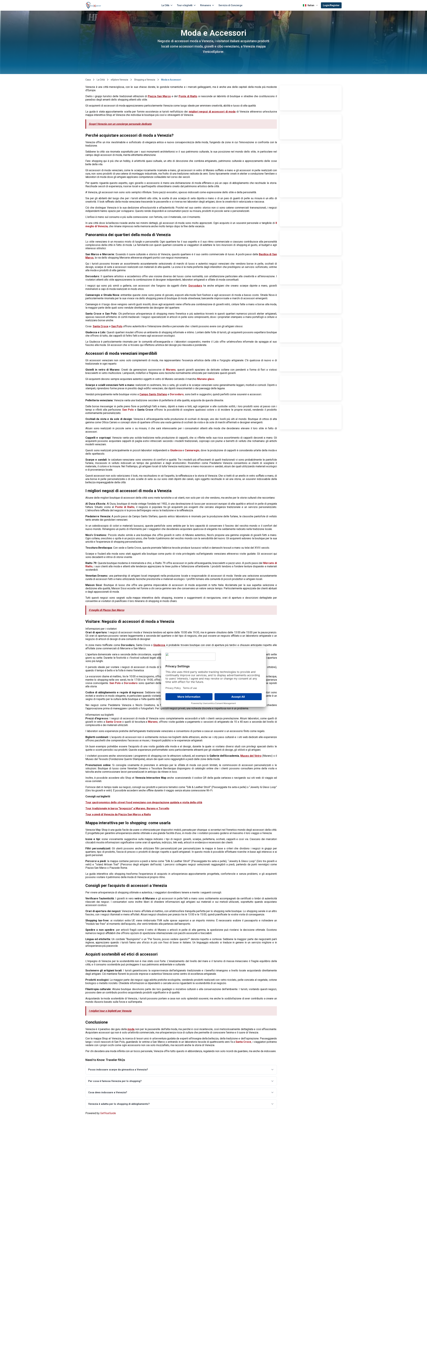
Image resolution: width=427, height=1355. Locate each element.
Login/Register (331, 5)
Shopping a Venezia (144, 79)
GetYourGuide (108, 1113)
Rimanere (205, 5)
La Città (165, 5)
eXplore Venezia (119, 79)
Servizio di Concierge (230, 5)
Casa (88, 79)
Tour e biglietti (184, 5)
